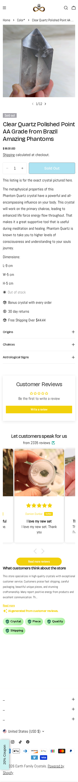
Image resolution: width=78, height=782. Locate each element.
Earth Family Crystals (30, 766)
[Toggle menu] (4, 8)
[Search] (66, 8)
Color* (21, 20)
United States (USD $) (24, 731)
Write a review (39, 409)
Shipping (9, 154)
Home (6, 20)
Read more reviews (39, 561)
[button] (36, 551)
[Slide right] (45, 104)
